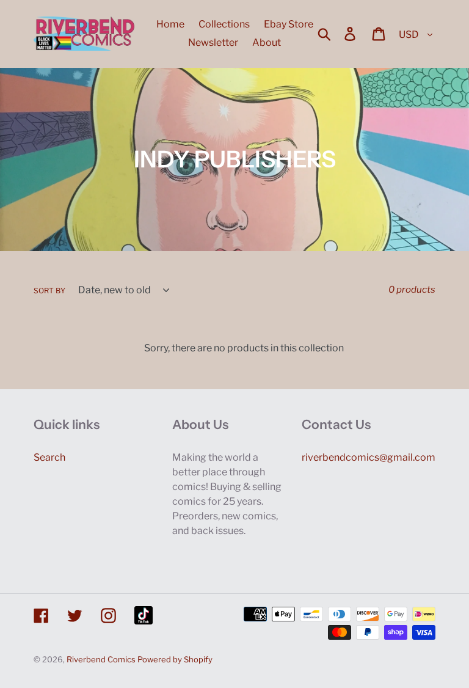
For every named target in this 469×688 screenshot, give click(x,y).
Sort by (49, 290)
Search (49, 457)
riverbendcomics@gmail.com (368, 457)
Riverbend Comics (101, 659)
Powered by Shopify (175, 659)
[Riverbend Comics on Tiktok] (143, 615)
